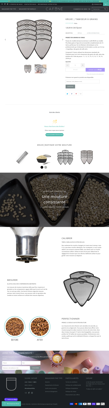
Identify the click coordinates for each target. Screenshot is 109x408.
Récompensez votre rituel (47, 4)
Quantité (68, 61)
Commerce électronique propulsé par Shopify (44, 404)
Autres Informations (93, 33)
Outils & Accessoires (51, 388)
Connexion (98, 4)
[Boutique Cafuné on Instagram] (7, 4)
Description (69, 33)
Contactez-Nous (30, 4)
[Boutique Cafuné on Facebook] (5, 4)
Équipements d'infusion (52, 385)
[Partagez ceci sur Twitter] (67, 94)
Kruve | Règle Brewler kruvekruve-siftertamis (22, 157)
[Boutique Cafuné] (54, 9)
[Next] (62, 39)
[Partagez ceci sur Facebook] (72, 94)
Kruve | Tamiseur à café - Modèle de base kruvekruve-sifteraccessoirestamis (43, 157)
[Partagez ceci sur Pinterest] (76, 94)
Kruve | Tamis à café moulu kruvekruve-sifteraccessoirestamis (65, 157)
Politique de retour (71, 391)
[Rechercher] (105, 9)
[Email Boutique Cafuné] (2, 4)
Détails (80, 33)
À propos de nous (16, 4)
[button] (10, 9)
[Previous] (5, 39)
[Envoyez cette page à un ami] (81, 94)
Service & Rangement (51, 391)
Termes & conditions (71, 382)
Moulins (47, 382)
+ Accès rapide (22, 164)
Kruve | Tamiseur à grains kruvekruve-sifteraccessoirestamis (86, 157)
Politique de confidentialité (73, 385)
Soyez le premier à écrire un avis (54, 134)
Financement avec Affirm (73, 395)
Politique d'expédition (72, 388)
